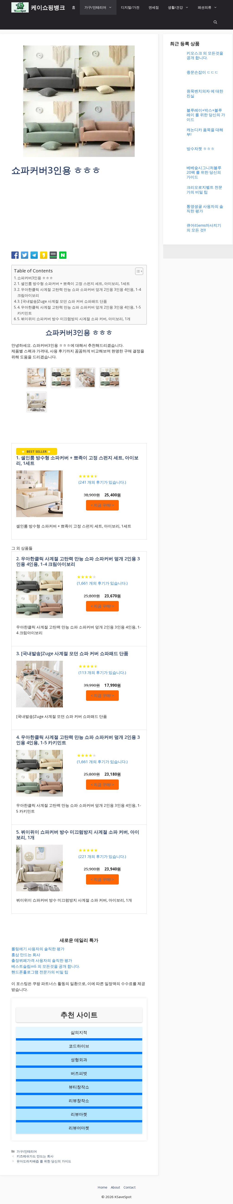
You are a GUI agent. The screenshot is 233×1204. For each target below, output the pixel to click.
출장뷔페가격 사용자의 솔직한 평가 (41, 960)
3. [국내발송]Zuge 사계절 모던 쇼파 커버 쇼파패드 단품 (62, 301)
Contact (130, 1187)
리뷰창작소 (79, 1100)
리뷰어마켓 (79, 1128)
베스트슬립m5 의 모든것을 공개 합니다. (45, 966)
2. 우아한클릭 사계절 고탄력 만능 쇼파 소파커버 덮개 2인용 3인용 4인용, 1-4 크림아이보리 (79, 292)
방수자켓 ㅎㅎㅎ (201, 148)
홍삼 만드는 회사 (25, 954)
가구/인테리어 (95, 7)
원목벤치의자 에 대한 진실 (205, 93)
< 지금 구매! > (102, 505)
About (115, 1187)
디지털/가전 (130, 7)
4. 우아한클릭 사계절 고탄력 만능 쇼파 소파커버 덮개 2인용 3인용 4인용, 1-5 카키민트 (79, 310)
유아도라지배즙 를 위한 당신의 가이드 (44, 1161)
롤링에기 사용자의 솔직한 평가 (37, 948)
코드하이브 (79, 1046)
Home (102, 1187)
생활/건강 (175, 7)
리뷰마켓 (79, 1114)
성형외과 (79, 1059)
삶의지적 (79, 1032)
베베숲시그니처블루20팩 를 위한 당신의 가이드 (204, 172)
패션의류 (204, 7)
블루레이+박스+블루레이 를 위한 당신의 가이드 (206, 115)
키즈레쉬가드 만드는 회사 (35, 1156)
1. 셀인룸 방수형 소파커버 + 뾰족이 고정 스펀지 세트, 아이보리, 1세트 (73, 283)
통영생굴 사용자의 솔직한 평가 (205, 209)
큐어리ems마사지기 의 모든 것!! (204, 227)
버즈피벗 (79, 1073)
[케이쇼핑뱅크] (20, 7)
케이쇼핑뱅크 (48, 7)
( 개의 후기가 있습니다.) (102, 482)
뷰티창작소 (79, 1087)
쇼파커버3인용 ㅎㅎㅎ (35, 277)
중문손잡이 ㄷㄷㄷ (202, 72)
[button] (215, 22)
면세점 (154, 7)
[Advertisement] (79, 215)
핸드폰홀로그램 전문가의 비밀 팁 (39, 972)
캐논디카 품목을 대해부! (205, 132)
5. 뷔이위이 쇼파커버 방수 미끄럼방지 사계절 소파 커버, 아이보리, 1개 (73, 318)
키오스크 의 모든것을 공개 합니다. (205, 55)
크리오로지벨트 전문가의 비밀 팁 (204, 189)
